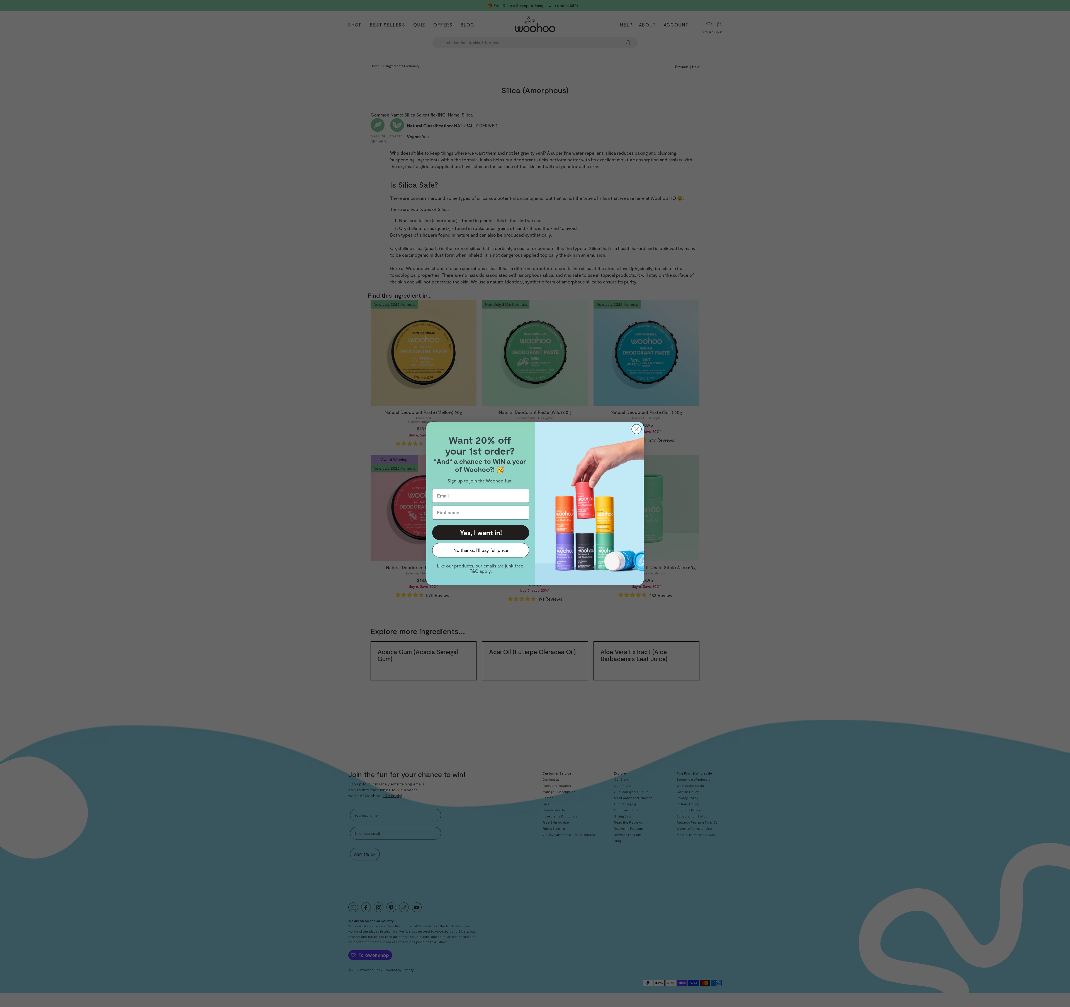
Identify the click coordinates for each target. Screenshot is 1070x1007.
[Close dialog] (636, 429)
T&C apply (480, 571)
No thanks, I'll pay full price (480, 550)
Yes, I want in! (481, 532)
